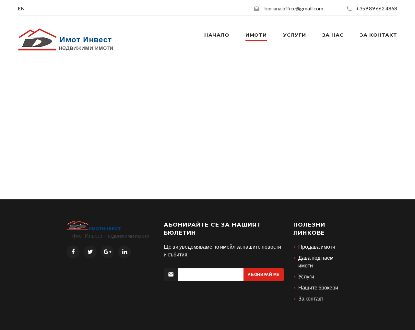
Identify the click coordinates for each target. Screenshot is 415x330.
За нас (333, 35)
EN (21, 8)
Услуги (294, 35)
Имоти (256, 35)
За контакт (378, 35)
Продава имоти (316, 246)
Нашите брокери (318, 287)
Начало (216, 35)
